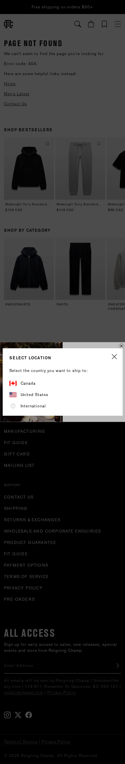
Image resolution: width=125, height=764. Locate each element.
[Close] (114, 357)
